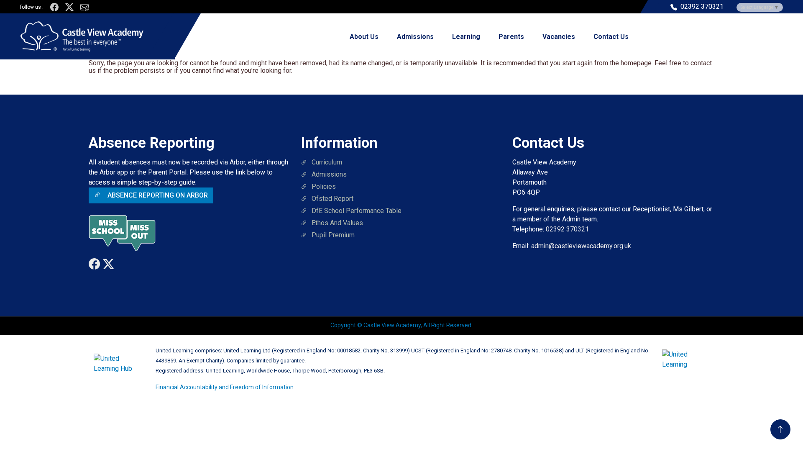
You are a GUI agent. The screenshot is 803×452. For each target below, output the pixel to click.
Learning (466, 37)
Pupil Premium (333, 235)
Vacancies (558, 37)
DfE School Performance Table (357, 211)
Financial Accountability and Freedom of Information (225, 387)
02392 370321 (567, 229)
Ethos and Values (337, 223)
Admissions (415, 37)
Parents (511, 37)
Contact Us (611, 37)
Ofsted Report (332, 199)
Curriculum (327, 162)
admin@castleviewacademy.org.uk (581, 246)
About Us (364, 37)
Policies (324, 186)
